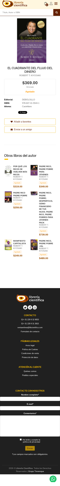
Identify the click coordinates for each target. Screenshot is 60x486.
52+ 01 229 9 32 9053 (30, 320)
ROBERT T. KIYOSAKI (30, 75)
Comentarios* (30, 413)
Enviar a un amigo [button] (22, 129)
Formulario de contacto (30, 331)
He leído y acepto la (31, 441)
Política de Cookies (30, 349)
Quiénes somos (30, 371)
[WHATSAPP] (53, 479)
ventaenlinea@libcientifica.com (30, 327)
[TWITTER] (25, 307)
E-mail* (30, 404)
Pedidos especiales (30, 375)
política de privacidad (31, 442)
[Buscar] (56, 12)
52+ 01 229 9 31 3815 (30, 324)
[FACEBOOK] (30, 307)
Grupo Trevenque (36, 471)
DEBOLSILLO (28, 99)
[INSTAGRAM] (35, 307)
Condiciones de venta (30, 353)
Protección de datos (30, 357)
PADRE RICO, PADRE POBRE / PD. (46, 243)
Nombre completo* (30, 395)
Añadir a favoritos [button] (22, 121)
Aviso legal (30, 345)
